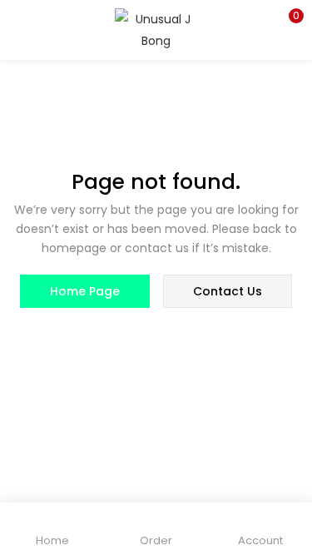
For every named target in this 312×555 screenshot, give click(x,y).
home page (85, 291)
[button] (287, 21)
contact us (227, 291)
